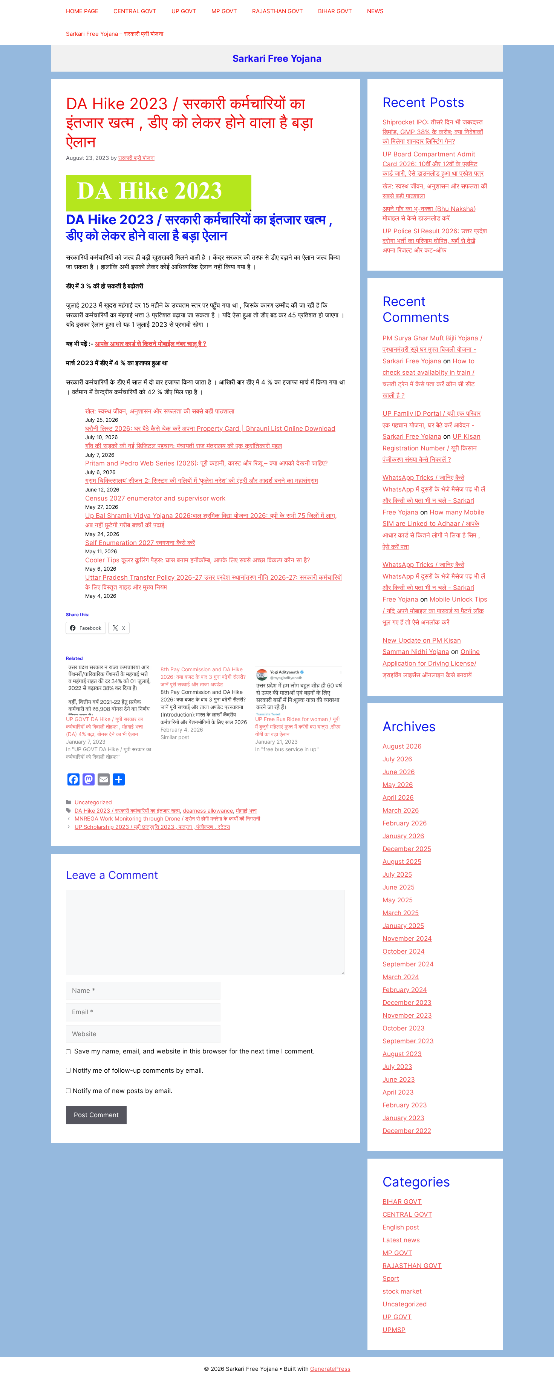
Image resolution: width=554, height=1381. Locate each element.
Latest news (401, 1240)
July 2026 (397, 759)
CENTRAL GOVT (134, 11)
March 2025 (401, 913)
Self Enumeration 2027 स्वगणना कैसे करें (140, 543)
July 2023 (397, 1066)
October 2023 (404, 1028)
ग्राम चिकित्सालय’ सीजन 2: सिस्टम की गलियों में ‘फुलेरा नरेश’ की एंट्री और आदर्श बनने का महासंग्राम (201, 480)
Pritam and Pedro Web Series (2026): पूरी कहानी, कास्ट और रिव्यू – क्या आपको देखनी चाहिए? (206, 463)
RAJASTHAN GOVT (277, 11)
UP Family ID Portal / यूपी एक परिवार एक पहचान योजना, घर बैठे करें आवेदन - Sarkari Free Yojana (432, 425)
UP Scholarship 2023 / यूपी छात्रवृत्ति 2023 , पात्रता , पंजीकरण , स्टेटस (152, 827)
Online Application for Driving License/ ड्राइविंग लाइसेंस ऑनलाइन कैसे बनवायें (431, 663)
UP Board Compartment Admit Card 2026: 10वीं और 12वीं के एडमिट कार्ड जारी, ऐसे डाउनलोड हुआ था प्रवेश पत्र (433, 163)
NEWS (375, 11)
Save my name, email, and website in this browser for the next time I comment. (194, 1051)
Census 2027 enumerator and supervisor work (155, 498)
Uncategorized (93, 802)
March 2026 (401, 810)
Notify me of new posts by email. (123, 1091)
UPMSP (394, 1330)
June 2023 (399, 1079)
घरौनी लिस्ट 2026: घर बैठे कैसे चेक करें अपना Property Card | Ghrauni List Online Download (210, 428)
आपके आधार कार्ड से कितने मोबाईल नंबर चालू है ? (151, 344)
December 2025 (407, 849)
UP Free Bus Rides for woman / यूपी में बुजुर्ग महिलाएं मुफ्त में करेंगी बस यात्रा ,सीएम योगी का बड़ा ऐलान (297, 726)
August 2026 (402, 746)
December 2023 (407, 1002)
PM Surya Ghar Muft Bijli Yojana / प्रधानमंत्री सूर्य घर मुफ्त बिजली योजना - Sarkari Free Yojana (432, 349)
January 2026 (403, 836)
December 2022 (407, 1131)
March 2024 (401, 977)
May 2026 (398, 784)
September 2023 (408, 1041)
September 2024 (408, 964)
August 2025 (402, 861)
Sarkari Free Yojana (277, 58)
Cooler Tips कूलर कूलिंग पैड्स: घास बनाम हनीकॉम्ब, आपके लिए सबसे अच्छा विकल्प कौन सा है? (197, 560)
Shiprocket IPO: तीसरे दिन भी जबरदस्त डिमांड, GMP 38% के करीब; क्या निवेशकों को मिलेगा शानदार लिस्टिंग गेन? (433, 131)
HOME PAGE (82, 11)
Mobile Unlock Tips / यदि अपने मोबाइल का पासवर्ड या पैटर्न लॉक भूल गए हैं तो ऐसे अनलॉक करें (435, 611)
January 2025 (403, 925)
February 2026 (405, 823)
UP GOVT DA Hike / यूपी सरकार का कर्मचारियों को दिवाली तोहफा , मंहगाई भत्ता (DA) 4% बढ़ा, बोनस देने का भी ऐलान (104, 726)
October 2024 (404, 951)
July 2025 (397, 874)
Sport (391, 1278)
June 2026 (399, 772)
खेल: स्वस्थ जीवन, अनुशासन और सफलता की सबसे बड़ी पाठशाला (159, 411)
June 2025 (399, 887)
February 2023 (405, 1105)
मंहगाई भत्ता (246, 810)
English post (401, 1227)
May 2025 (398, 900)
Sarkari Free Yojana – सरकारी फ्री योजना (114, 33)
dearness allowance (208, 810)
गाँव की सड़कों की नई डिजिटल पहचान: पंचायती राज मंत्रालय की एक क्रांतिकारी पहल (183, 446)
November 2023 (407, 1015)
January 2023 (403, 1118)
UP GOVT (183, 11)
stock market (402, 1291)
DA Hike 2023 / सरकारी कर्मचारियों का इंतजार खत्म (127, 810)
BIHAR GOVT (335, 11)
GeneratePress (330, 1368)
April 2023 (398, 1092)
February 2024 (405, 990)
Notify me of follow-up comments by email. (138, 1070)
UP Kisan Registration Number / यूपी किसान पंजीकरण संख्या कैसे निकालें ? (432, 448)
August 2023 (402, 1054)
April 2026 (398, 797)
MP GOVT (224, 11)
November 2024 (407, 938)
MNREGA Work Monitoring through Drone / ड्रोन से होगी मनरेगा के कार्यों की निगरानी (167, 818)
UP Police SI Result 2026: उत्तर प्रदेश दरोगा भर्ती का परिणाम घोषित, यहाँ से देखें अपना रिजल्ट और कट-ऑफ (435, 240)
